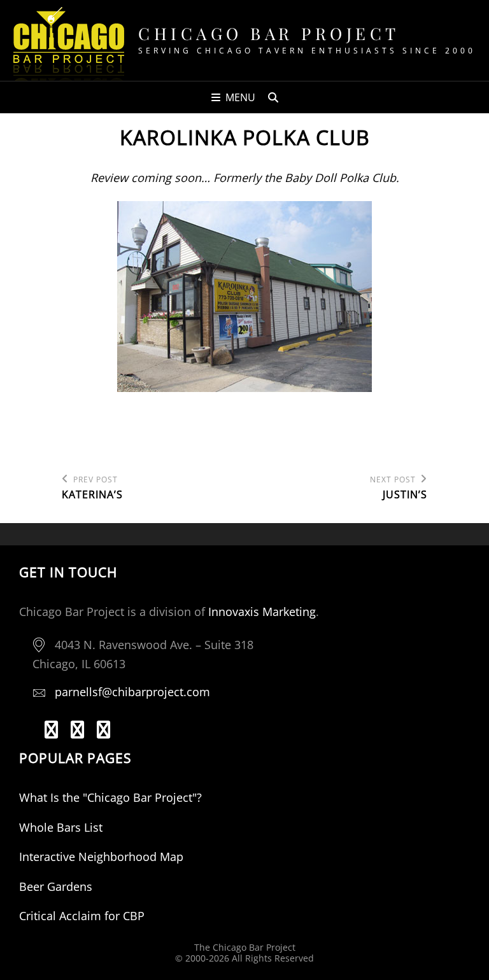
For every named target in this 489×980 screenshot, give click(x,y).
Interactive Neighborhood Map (101, 856)
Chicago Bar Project (269, 33)
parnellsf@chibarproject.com (132, 691)
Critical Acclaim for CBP (82, 915)
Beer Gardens (55, 886)
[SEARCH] (273, 97)
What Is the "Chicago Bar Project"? (110, 797)
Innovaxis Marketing (262, 611)
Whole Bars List (61, 827)
